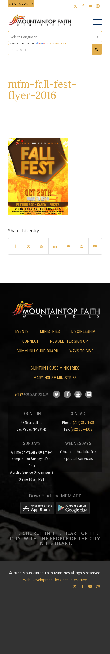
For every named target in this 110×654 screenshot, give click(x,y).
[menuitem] (95, 22)
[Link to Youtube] (90, 6)
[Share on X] (28, 246)
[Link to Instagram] (98, 6)
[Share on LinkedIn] (55, 246)
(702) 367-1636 (84, 423)
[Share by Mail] (68, 246)
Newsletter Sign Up (69, 341)
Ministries (50, 331)
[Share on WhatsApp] (41, 246)
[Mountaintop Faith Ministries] (41, 21)
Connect (30, 341)
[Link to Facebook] (83, 6)
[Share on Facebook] (15, 246)
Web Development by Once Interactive (55, 579)
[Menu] (95, 22)
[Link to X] (76, 6)
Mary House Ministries (55, 377)
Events (22, 331)
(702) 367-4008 (81, 429)
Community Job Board (37, 351)
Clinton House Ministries (55, 368)
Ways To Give (81, 351)
